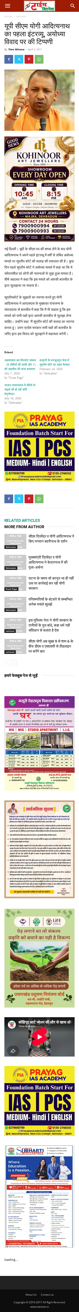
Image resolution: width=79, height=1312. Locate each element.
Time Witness (16, 49)
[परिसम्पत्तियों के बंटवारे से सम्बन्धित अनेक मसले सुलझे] (15, 604)
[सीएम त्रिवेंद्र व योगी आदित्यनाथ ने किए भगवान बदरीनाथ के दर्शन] (15, 541)
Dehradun (11, 547)
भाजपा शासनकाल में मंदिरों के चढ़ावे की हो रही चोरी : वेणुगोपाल (19, 390)
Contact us (47, 1294)
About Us (31, 1294)
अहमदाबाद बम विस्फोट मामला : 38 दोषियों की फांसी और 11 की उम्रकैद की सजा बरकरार (20, 365)
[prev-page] (7, 662)
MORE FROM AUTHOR (24, 526)
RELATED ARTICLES (22, 520)
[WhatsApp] (39, 59)
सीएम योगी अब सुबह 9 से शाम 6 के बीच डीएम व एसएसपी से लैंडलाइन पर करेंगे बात (51, 646)
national (21, 16)
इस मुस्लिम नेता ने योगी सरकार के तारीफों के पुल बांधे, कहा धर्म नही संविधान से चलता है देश (50, 625)
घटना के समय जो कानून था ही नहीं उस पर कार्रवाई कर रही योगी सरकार (51, 583)
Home (8, 16)
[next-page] (14, 662)
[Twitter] (18, 59)
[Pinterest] (29, 59)
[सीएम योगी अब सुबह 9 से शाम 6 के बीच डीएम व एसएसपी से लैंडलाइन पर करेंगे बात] (15, 646)
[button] (7, 6)
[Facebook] (8, 59)
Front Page (11, 588)
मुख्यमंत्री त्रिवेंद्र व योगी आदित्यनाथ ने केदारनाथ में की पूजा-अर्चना (48, 562)
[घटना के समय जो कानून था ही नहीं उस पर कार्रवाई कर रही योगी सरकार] (15, 583)
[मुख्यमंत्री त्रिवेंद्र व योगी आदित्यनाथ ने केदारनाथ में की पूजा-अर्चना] (15, 562)
